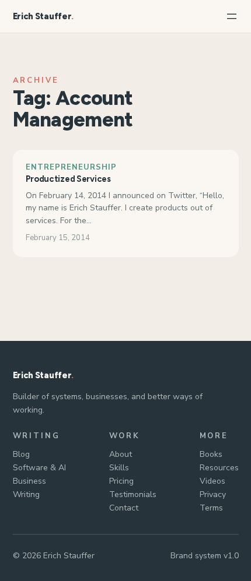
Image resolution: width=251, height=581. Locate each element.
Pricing (121, 481)
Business (29, 481)
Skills (119, 467)
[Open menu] (232, 16)
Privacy (213, 494)
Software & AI (39, 467)
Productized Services (68, 179)
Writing (26, 494)
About (120, 454)
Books (211, 454)
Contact (123, 507)
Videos (212, 481)
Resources (219, 467)
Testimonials (132, 494)
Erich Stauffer (42, 16)
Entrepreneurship (71, 167)
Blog (21, 454)
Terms (211, 507)
